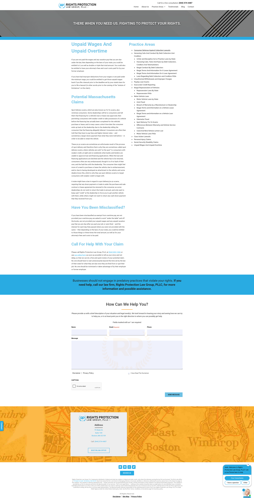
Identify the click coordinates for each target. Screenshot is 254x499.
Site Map (126, 497)
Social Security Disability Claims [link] (146, 142)
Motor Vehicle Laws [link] (141, 96)
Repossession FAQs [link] (144, 93)
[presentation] (86, 386)
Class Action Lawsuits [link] (142, 136)
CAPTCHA (75, 380)
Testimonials (173, 7)
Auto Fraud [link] (141, 102)
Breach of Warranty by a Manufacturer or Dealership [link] (156, 105)
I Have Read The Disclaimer (140, 373)
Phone (149, 327)
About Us (145, 7)
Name (73, 327)
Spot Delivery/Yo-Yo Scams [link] (147, 122)
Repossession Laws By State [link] (147, 90)
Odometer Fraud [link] (143, 119)
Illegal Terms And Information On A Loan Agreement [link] (157, 73)
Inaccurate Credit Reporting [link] (144, 85)
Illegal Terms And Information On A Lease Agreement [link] (157, 70)
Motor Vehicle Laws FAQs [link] (146, 134)
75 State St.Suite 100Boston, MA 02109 (99, 433)
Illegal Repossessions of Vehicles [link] (146, 88)
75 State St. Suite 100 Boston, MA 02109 (85, 481)
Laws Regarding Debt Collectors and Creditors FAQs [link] (156, 76)
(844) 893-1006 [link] (115, 252)
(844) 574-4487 (185, 3)
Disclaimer (76, 373)
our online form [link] (80, 255)
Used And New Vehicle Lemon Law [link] (150, 131)
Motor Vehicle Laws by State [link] (147, 99)
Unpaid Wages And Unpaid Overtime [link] (148, 145)
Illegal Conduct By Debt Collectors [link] (150, 68)
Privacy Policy (88, 373)
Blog (183, 7)
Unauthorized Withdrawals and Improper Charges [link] (153, 79)
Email (114, 327)
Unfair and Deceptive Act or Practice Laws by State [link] (156, 59)
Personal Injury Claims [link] (142, 139)
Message (74, 338)
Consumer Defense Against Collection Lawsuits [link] (152, 50)
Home (136, 7)
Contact (191, 7)
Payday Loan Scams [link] (141, 82)
